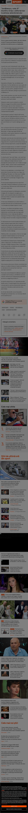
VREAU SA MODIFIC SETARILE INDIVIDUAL (14, 809)
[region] (14, 798)
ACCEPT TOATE (14, 806)
